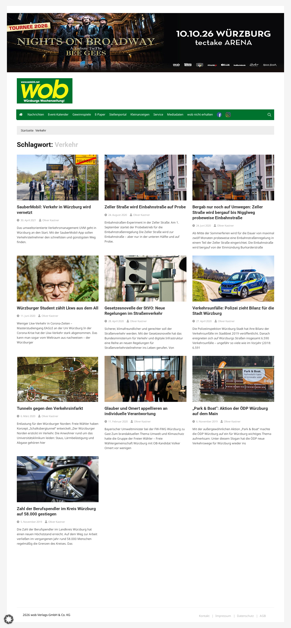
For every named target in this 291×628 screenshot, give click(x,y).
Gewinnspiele (81, 114)
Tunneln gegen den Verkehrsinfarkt (50, 408)
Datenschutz (245, 615)
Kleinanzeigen (139, 114)
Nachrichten (36, 114)
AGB (263, 615)
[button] (269, 115)
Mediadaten (24, 9)
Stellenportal (117, 114)
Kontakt (62, 9)
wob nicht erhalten (44, 9)
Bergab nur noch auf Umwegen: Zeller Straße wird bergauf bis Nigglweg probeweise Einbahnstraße (227, 212)
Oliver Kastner (50, 220)
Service (158, 114)
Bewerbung (91, 9)
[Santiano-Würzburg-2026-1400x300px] (145, 42)
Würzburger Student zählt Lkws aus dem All (57, 308)
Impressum (75, 9)
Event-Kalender (58, 114)
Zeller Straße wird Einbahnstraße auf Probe (145, 207)
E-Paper (100, 114)
